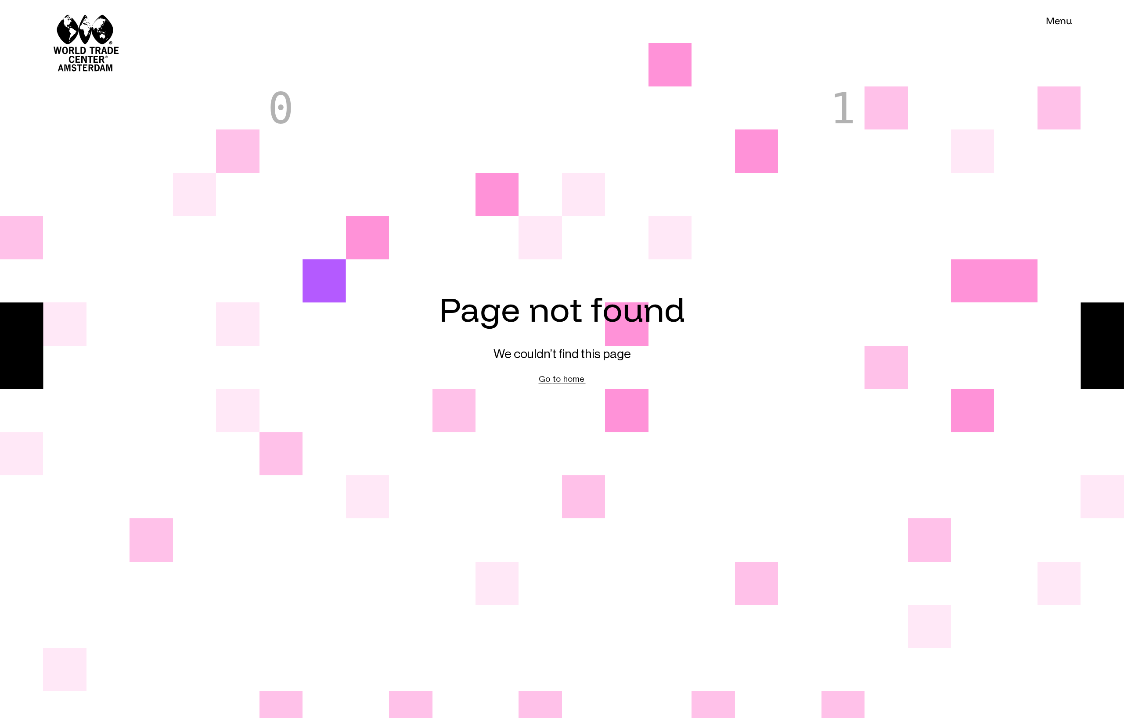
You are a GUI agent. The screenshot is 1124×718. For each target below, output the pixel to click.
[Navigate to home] (64, 21)
